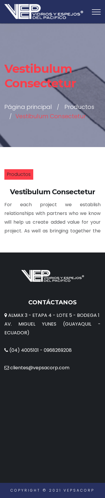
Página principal (28, 107)
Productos (79, 107)
